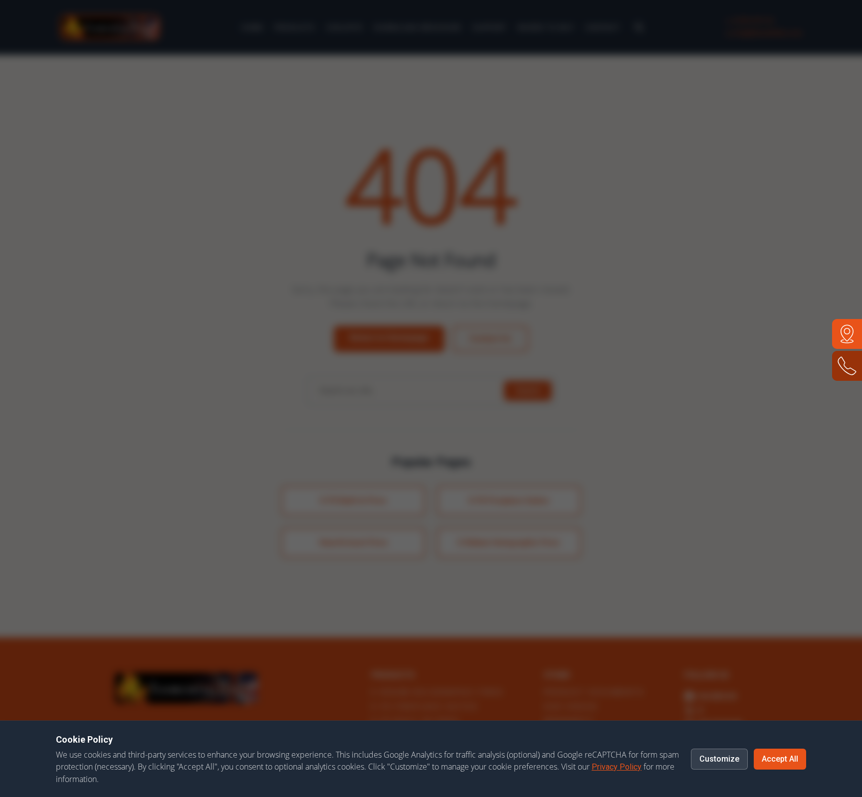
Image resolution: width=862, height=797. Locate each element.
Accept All (780, 759)
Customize (719, 759)
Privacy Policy (617, 767)
